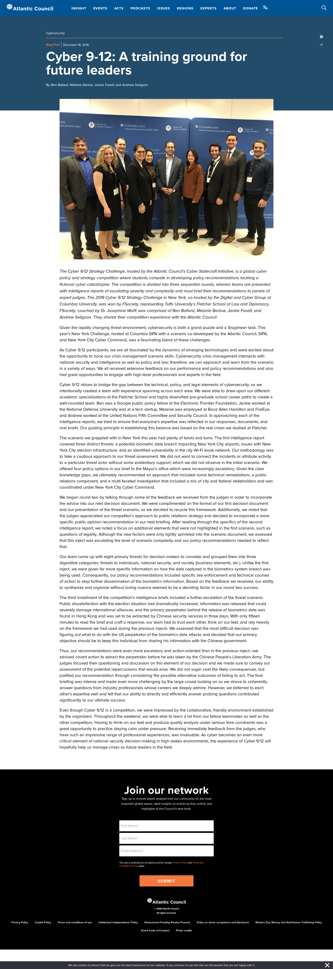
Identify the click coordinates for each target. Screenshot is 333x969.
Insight (78, 8)
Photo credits (184, 930)
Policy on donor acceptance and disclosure (223, 922)
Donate (250, 8)
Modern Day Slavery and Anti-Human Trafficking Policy (289, 922)
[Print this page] (321, 37)
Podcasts (140, 8)
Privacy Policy (180, 862)
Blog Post (52, 44)
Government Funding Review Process (167, 922)
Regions (185, 8)
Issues (163, 8)
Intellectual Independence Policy (118, 922)
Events (100, 8)
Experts (208, 8)
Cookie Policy (43, 922)
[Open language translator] (265, 7)
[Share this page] (321, 45)
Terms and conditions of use (75, 922)
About (230, 8)
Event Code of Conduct (155, 930)
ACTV (119, 8)
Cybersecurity (55, 33)
